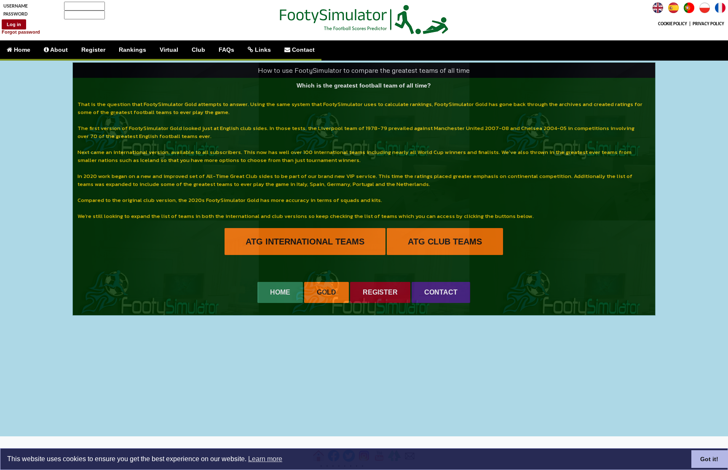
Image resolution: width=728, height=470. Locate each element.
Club (198, 49)
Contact (302, 49)
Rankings (132, 49)
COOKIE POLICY (672, 24)
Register (93, 49)
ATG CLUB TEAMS (445, 241)
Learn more (265, 458)
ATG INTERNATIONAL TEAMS (305, 241)
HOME (280, 292)
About (58, 49)
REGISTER (380, 292)
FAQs (226, 49)
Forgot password (21, 32)
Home (21, 49)
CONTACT (441, 292)
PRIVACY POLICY (708, 24)
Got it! (709, 459)
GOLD (326, 292)
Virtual (169, 49)
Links (262, 49)
